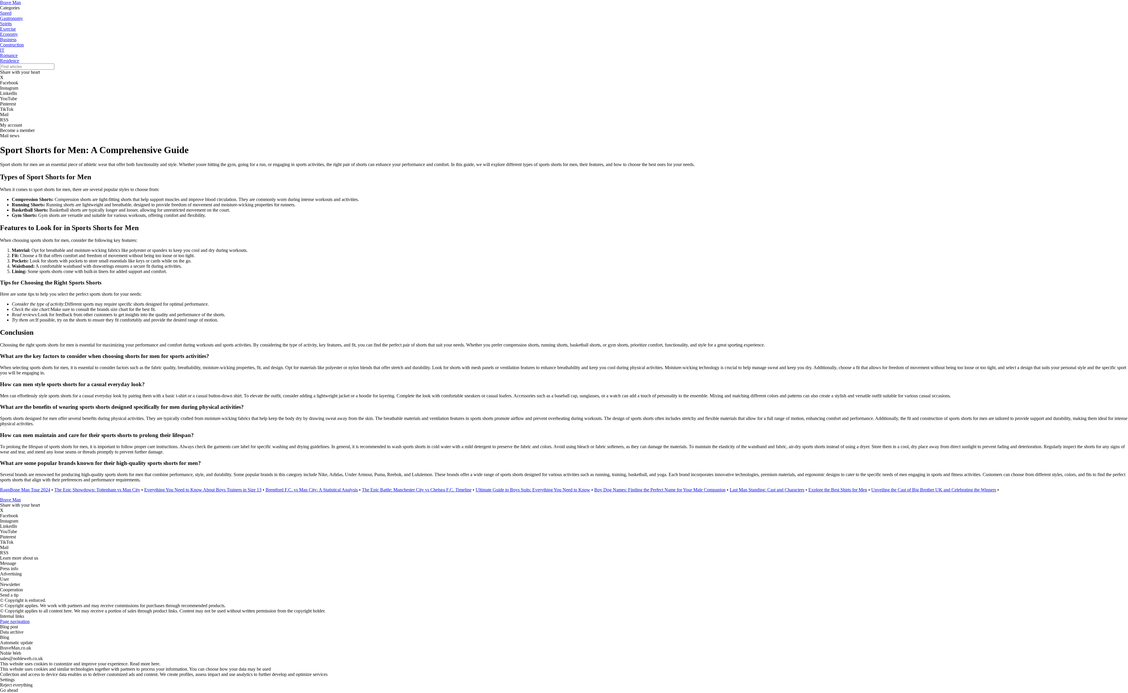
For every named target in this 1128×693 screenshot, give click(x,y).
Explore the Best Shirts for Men (837, 489)
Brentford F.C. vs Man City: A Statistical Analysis (312, 489)
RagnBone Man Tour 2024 (25, 489)
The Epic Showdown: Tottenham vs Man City (97, 489)
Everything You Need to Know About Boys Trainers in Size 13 (202, 489)
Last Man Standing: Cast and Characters (767, 489)
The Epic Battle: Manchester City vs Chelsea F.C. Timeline (416, 489)
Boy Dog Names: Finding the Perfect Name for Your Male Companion (660, 489)
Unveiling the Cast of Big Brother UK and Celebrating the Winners (933, 489)
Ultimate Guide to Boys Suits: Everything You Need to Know (533, 489)
